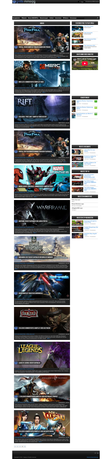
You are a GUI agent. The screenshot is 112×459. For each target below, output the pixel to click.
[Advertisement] (85, 83)
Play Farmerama (88, 32)
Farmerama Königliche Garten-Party (90, 221)
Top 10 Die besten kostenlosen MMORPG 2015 (90, 189)
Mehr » (59, 57)
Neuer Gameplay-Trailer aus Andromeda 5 (31, 293)
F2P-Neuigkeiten (20, 53)
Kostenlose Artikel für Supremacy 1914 (90, 157)
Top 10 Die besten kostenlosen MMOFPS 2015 (90, 182)
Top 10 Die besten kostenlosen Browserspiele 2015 (89, 176)
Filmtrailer (30, 157)
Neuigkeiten (16, 18)
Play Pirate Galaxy (88, 26)
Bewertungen (44, 18)
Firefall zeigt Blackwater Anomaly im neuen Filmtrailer (35, 152)
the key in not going (76, 205)
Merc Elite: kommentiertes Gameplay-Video (31, 82)
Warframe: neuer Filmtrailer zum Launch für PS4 (33, 221)
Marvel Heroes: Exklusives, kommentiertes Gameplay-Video (36, 186)
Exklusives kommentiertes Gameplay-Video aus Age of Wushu (36, 431)
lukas (73, 201)
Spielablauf (30, 53)
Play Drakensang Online (90, 39)
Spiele (25, 18)
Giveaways (73, 18)
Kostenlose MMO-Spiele (92, 1)
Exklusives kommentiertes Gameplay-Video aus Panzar (34, 328)
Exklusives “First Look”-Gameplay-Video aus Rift (33, 117)
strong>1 (74, 209)
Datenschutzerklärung (92, 457)
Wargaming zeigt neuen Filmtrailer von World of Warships (36, 257)
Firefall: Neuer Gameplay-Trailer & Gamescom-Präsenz (34, 47)
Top (98, 453)
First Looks (30, 122)
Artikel (51, 18)
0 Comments (85, 103)
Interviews (58, 18)
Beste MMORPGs (33, 18)
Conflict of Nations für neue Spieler (90, 163)
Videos (66, 18)
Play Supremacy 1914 (89, 45)
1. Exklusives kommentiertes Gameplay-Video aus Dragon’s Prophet (38, 396)
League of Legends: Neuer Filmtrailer (29, 363)
